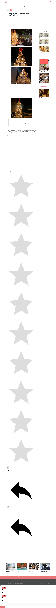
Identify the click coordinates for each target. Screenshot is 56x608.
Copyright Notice (8, 583)
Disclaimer (11, 583)
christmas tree (9, 138)
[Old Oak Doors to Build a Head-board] (11, 568)
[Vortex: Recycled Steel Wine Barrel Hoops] (34, 568)
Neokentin (8, 472)
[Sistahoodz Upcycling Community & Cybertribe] (45, 568)
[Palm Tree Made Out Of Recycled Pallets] (22, 568)
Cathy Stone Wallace (10, 508)
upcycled (17, 138)
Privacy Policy (14, 583)
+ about (11, 10)
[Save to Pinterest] (4, 588)
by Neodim (11, 9)
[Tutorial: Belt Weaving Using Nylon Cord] (44, 38)
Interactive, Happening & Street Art (11, 6)
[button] (30, 1)
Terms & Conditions (18, 583)
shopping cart (12, 138)
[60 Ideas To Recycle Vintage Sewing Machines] (44, 64)
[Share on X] (2, 591)
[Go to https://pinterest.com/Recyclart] (45, 580)
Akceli (45, 583)
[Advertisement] (21, 22)
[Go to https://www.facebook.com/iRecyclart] (46, 580)
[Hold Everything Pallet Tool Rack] (44, 51)
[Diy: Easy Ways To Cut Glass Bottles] (44, 91)
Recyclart (49, 583)
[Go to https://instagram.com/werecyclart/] (48, 580)
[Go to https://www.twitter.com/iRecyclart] (49, 580)
